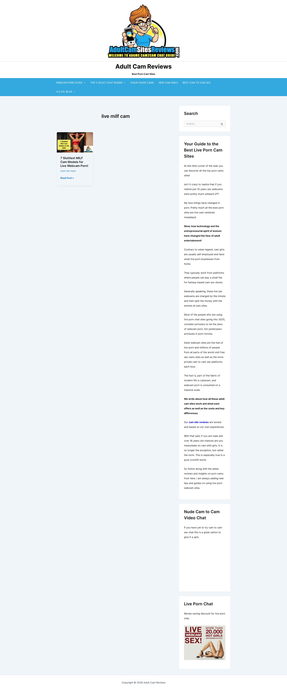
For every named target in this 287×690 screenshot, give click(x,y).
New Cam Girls (168, 82)
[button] (84, 82)
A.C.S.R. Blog (64, 91)
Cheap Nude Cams (142, 82)
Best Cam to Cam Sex (196, 82)
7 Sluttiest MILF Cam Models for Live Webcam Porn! (74, 162)
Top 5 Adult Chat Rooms (106, 82)
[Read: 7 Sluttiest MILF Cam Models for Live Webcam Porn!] (75, 142)
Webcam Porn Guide (69, 82)
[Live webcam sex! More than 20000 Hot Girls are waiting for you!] (204, 642)
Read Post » (67, 178)
